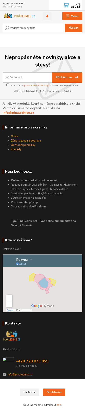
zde (59, 405)
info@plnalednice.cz (18, 112)
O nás (14, 136)
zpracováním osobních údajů (36, 85)
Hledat (73, 28)
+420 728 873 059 (13, 3)
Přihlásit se (64, 77)
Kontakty (16, 149)
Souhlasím (54, 392)
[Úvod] (19, 16)
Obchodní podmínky (23, 145)
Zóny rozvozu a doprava (26, 141)
